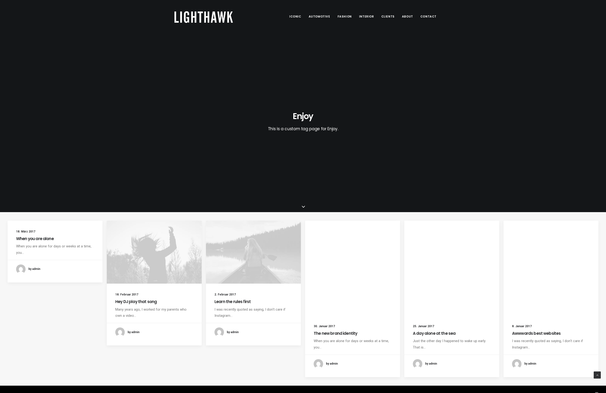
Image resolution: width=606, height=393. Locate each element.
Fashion (345, 16)
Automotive (319, 16)
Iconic (295, 16)
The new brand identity (335, 333)
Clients (388, 16)
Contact (428, 16)
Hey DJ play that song (136, 301)
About (407, 16)
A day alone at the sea (434, 333)
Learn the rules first (232, 301)
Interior (366, 16)
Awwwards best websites (536, 333)
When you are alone (35, 238)
